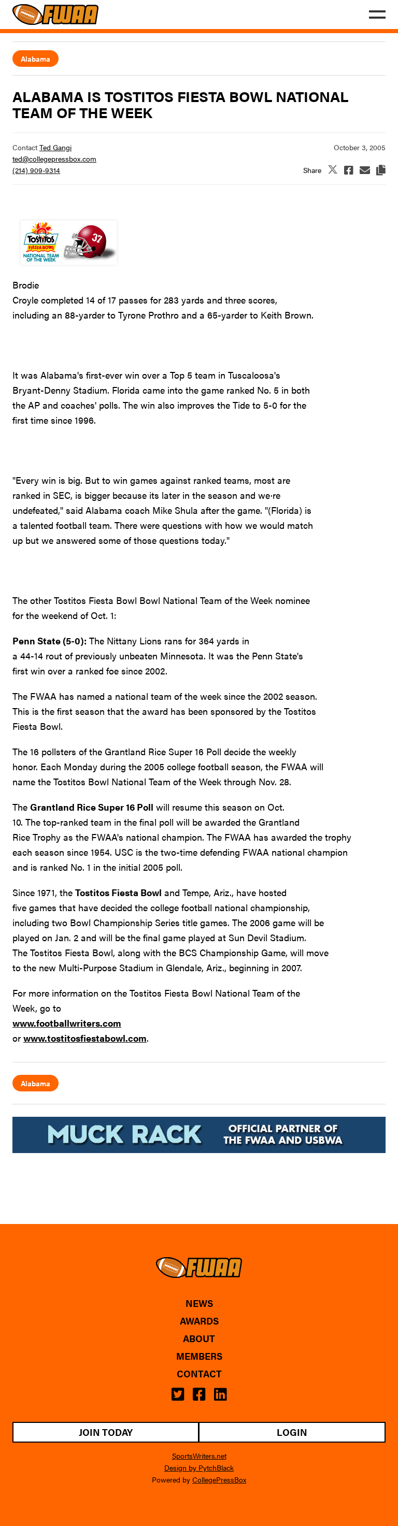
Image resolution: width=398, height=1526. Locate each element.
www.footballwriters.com (66, 1022)
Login (292, 1432)
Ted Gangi (55, 147)
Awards (199, 1321)
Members (199, 1356)
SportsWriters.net (199, 1455)
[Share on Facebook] (348, 170)
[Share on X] (333, 170)
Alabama (35, 58)
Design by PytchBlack (199, 1467)
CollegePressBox (219, 1479)
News (199, 1303)
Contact (199, 1373)
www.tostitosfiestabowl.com (85, 1037)
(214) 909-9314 (36, 170)
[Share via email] (365, 170)
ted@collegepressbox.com (54, 158)
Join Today (106, 1432)
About (199, 1338)
